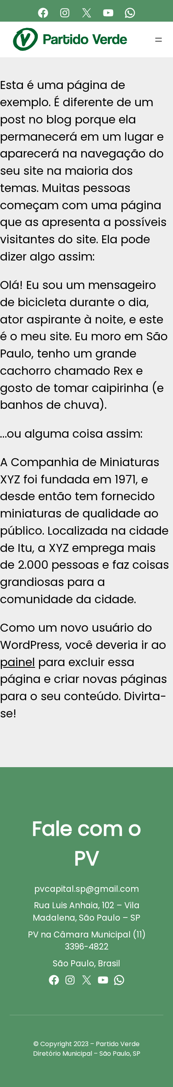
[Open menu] (158, 39)
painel (17, 662)
